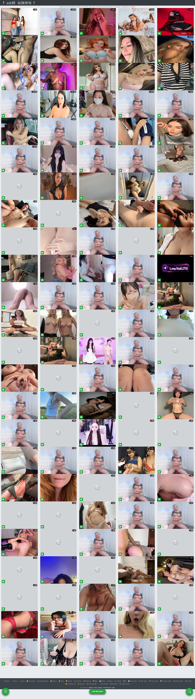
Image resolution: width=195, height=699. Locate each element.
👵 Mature (53, 681)
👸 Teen (61, 681)
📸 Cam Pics (114, 684)
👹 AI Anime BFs (91, 684)
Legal (113, 687)
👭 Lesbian (117, 681)
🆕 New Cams (132, 681)
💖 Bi (124, 681)
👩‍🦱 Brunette (77, 681)
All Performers (107, 687)
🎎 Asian (6, 681)
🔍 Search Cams (125, 684)
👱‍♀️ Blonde (69, 681)
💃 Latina (22, 681)
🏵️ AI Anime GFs (70, 684)
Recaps (100, 687)
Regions (91, 687)
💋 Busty (110, 681)
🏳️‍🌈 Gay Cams (143, 681)
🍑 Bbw (95, 681)
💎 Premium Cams (165, 681)
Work (96, 687)
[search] (189, 691)
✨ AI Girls (188, 681)
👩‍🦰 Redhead (87, 681)
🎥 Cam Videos (103, 684)
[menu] (5, 691)
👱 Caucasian (31, 681)
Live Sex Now (97, 691)
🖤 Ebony (14, 681)
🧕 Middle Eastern (42, 681)
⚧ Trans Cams (153, 681)
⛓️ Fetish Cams (178, 681)
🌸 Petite (102, 681)
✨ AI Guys (81, 684)
